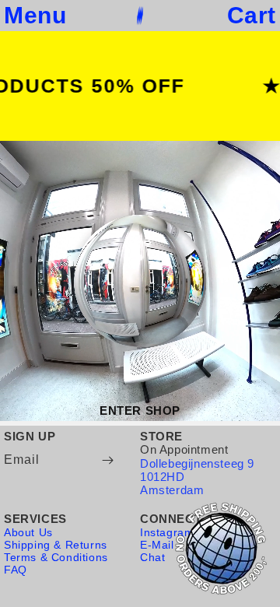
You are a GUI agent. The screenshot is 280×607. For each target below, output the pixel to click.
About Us (28, 532)
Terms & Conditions (56, 557)
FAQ (15, 569)
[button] (35, 15)
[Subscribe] (107, 460)
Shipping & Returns (55, 545)
